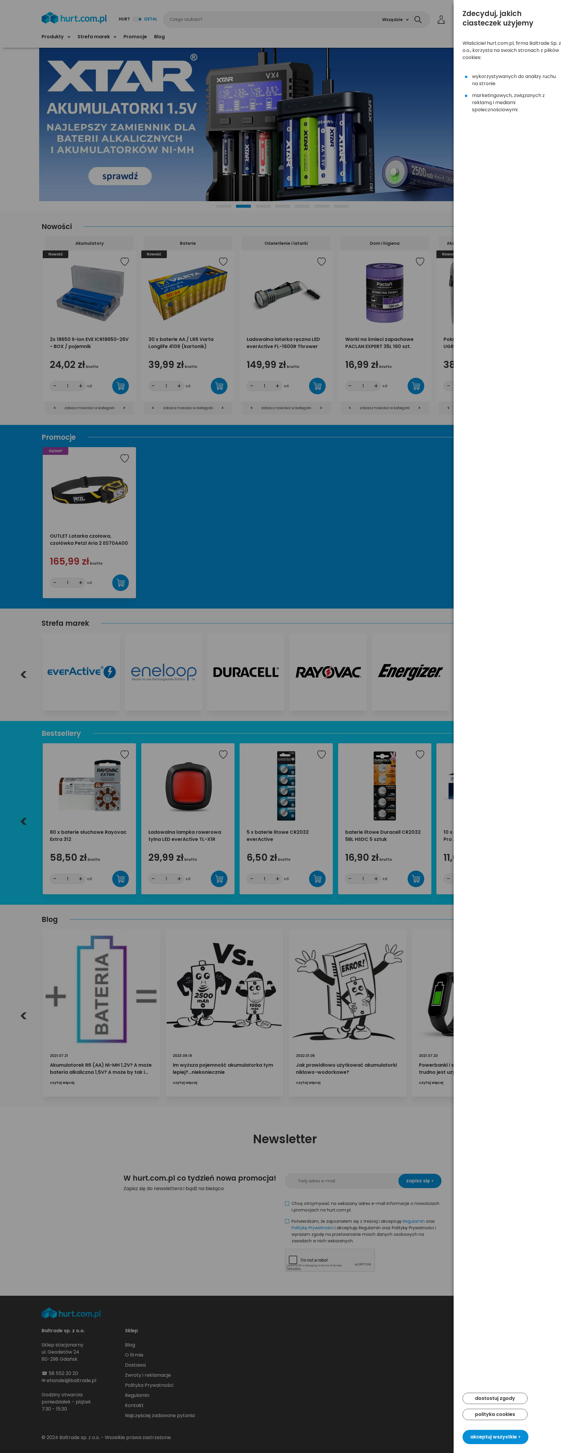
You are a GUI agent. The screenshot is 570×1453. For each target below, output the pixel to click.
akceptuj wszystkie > (495, 1436)
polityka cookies (495, 1414)
